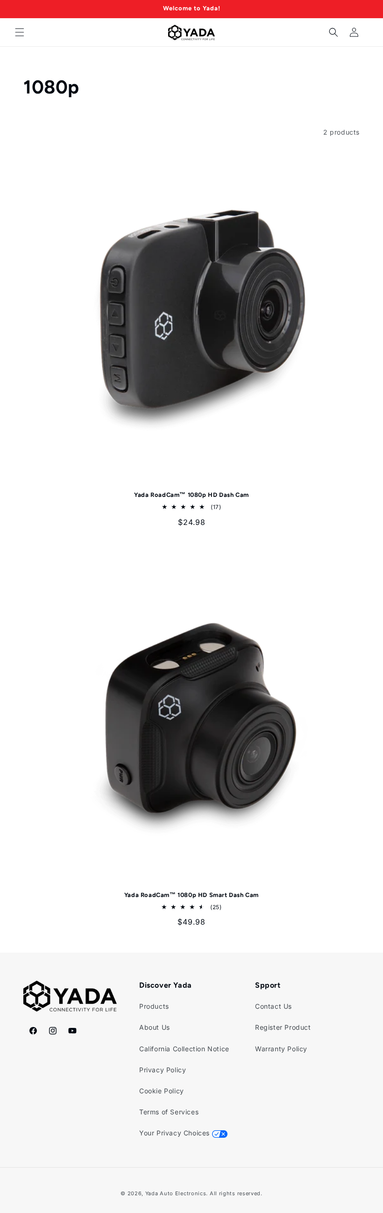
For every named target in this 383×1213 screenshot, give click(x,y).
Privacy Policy (162, 1070)
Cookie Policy (161, 1091)
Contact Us (273, 1006)
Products (154, 1006)
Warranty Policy (281, 1049)
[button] (19, 32)
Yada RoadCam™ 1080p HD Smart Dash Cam (191, 894)
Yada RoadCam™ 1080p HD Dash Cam (191, 494)
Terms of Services (169, 1112)
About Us (154, 1027)
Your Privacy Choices (175, 1133)
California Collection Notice (184, 1049)
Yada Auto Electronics (175, 1193)
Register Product (283, 1027)
